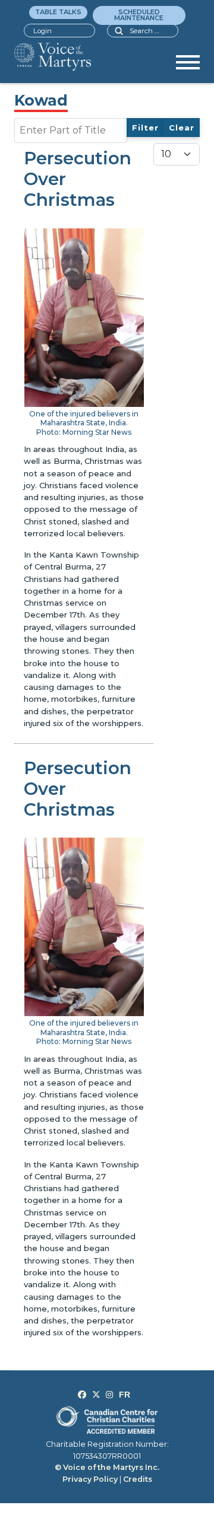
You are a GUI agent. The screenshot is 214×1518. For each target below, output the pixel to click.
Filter (145, 127)
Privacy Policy (90, 1479)
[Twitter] (96, 1394)
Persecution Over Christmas (77, 179)
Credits (137, 1479)
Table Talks (58, 12)
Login (42, 31)
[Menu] (188, 66)
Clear (181, 127)
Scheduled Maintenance (138, 15)
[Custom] (124, 1394)
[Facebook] (82, 1394)
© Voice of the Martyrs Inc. (107, 1467)
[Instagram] (109, 1394)
